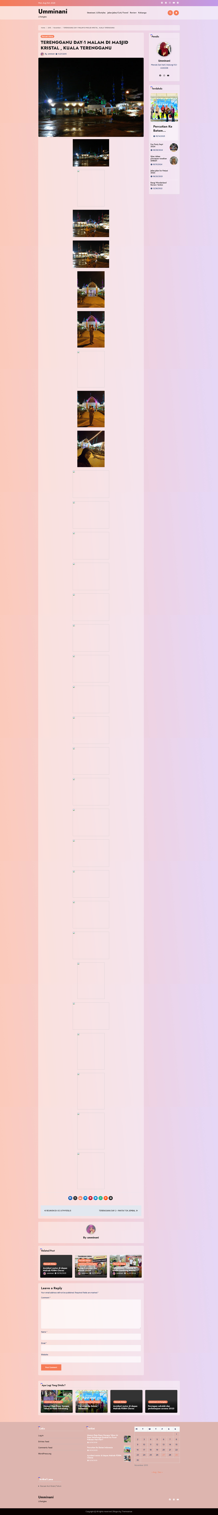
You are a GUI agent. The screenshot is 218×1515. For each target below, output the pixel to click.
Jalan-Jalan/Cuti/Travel (118, 12)
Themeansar (127, 1511)
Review (133, 12)
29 (176, 1455)
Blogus (116, 1511)
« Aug (154, 1472)
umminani (51, 54)
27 (163, 1455)
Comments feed (45, 1447)
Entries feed (43, 1441)
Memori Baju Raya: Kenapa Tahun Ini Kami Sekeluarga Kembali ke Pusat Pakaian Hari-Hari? (56, 1410)
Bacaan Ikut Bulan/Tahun (50, 1486)
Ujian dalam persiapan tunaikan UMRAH (159, 158)
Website (44, 1354)
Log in (40, 1435)
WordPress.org (44, 1453)
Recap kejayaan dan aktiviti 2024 (87, 1269)
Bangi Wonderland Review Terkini (158, 183)
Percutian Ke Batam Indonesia (162, 130)
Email (44, 1343)
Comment (46, 1297)
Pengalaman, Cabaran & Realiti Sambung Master (124, 1269)
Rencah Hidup (47, 36)
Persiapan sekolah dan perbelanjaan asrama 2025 (161, 1407)
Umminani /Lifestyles (96, 12)
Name (44, 1332)
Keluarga (142, 12)
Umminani (52, 11)
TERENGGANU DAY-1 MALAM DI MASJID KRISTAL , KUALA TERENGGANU (84, 45)
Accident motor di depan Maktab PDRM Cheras (55, 1269)
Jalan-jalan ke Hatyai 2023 (159, 171)
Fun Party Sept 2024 (157, 145)
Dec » (160, 1472)
